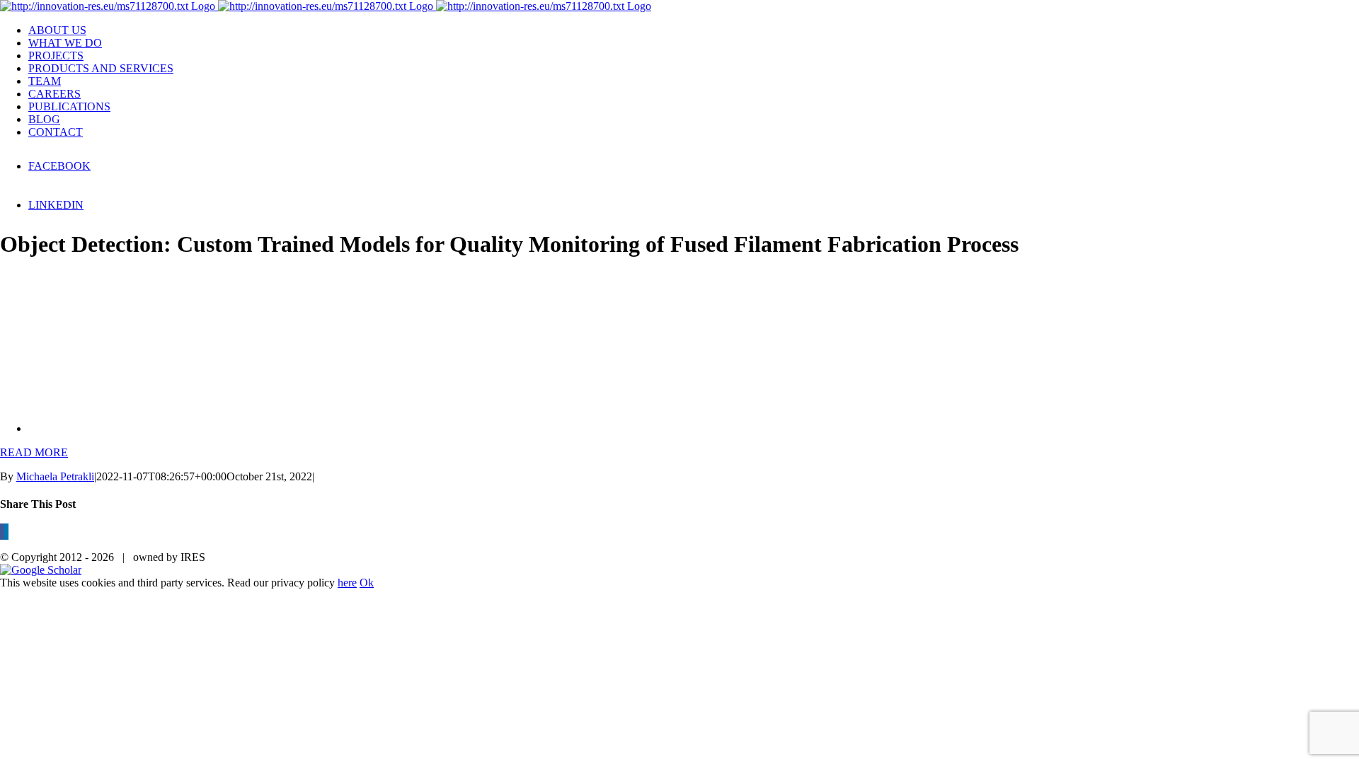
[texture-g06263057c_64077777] (169, 428)
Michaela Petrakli (55, 476)
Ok (367, 583)
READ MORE (34, 452)
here (347, 583)
